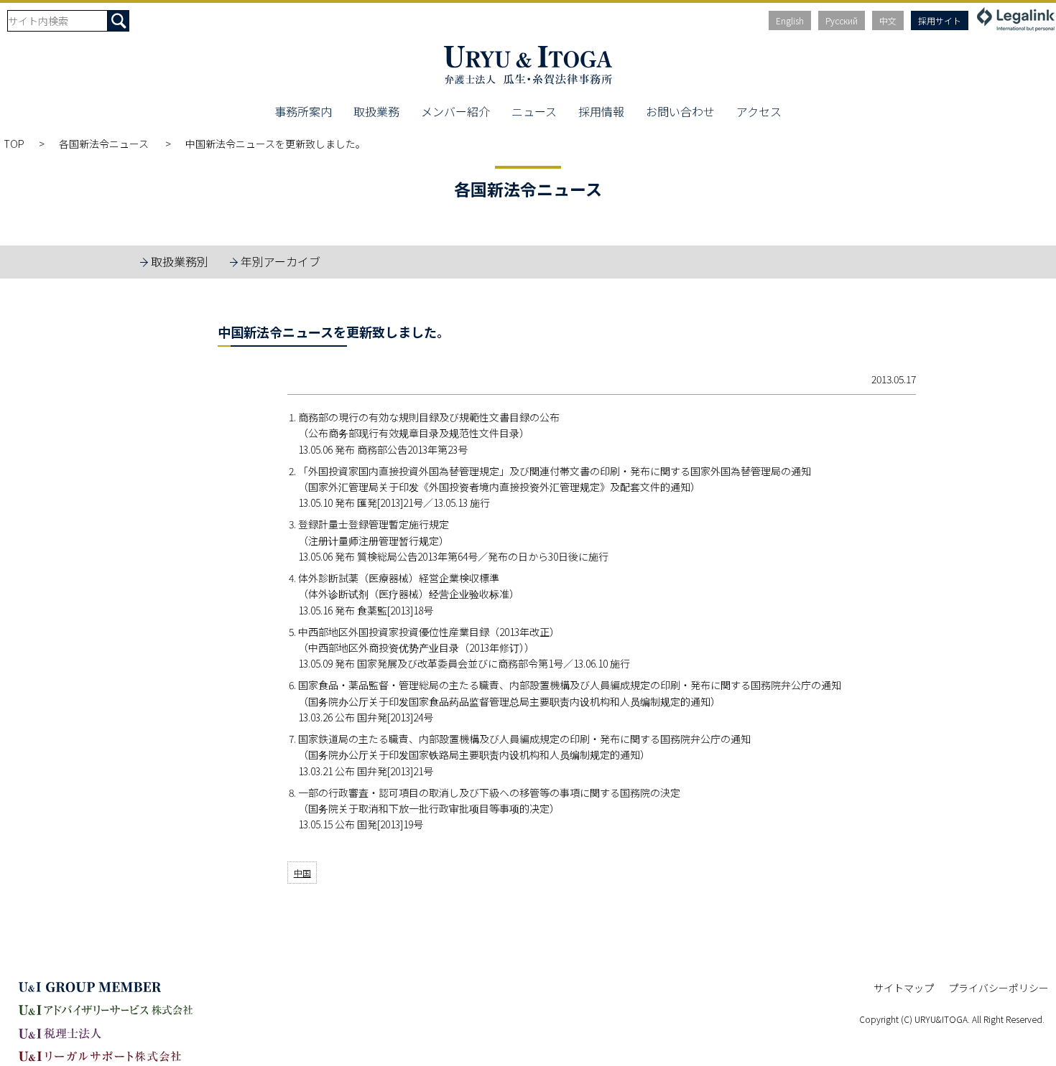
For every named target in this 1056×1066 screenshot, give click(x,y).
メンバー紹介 (455, 111)
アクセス (759, 111)
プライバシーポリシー (998, 988)
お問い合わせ (680, 111)
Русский (841, 20)
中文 (888, 20)
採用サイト (939, 20)
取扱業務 (376, 111)
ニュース (534, 111)
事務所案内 (303, 111)
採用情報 (601, 111)
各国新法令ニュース (105, 143)
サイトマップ (904, 988)
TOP (14, 143)
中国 (302, 872)
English (790, 20)
